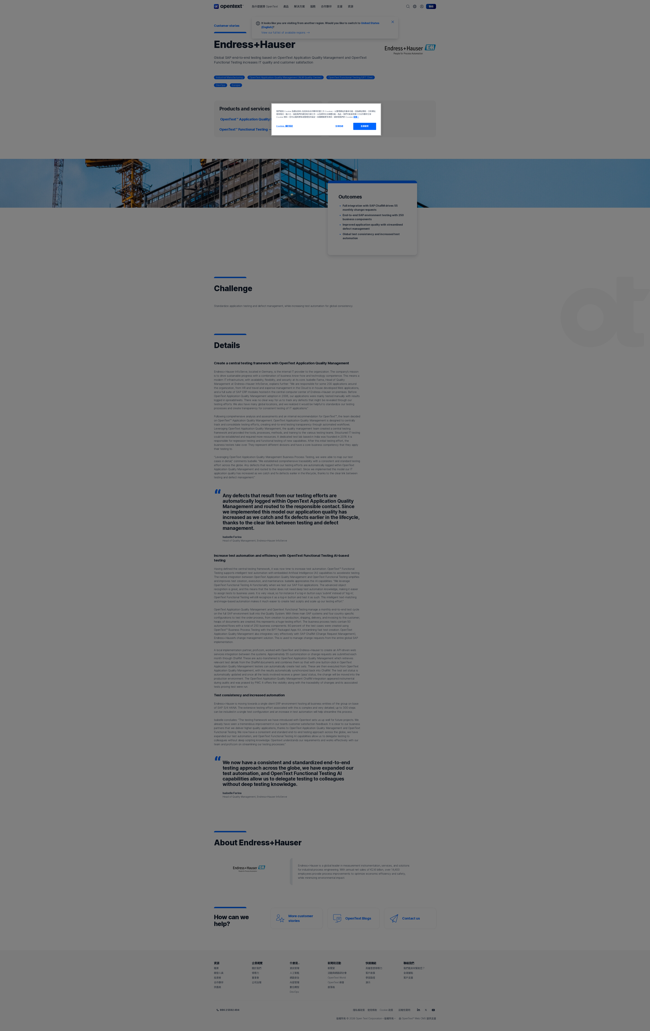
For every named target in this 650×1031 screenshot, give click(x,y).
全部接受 (365, 126)
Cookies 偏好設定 (284, 126)
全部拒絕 (339, 126)
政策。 (356, 117)
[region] (326, 119)
